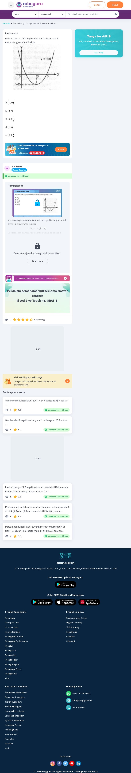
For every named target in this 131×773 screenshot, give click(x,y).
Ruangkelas (10, 654)
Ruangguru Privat (13, 668)
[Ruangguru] (65, 556)
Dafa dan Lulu (11, 627)
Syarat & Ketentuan (14, 720)
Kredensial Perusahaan (16, 692)
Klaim (61, 149)
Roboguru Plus (12, 622)
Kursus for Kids (12, 631)
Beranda (6, 23)
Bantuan (9, 743)
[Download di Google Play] (65, 584)
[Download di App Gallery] (89, 602)
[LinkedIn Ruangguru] (78, 763)
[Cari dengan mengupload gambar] (115, 14)
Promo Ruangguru (13, 706)
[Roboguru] (30, 4)
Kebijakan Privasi (13, 724)
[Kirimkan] (69, 14)
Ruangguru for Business (16, 641)
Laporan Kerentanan (14, 710)
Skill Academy (72, 627)
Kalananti (70, 641)
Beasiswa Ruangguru (15, 697)
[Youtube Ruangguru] (71, 763)
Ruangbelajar (11, 659)
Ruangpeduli (11, 673)
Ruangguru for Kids (14, 636)
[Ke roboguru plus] (37, 278)
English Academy (74, 622)
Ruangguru (10, 617)
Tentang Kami (11, 729)
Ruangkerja (71, 631)
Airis (7, 678)
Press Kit (9, 738)
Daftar (97, 4)
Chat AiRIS (98, 53)
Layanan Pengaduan (14, 715)
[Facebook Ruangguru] (59, 763)
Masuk (115, 4)
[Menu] (11, 4)
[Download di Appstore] (65, 602)
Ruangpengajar (12, 664)
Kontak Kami (11, 734)
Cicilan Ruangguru (13, 701)
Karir (7, 748)
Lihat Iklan (37, 261)
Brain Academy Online (76, 617)
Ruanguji (9, 645)
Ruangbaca (10, 650)
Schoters (70, 636)
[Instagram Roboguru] (52, 763)
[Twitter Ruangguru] (65, 763)
